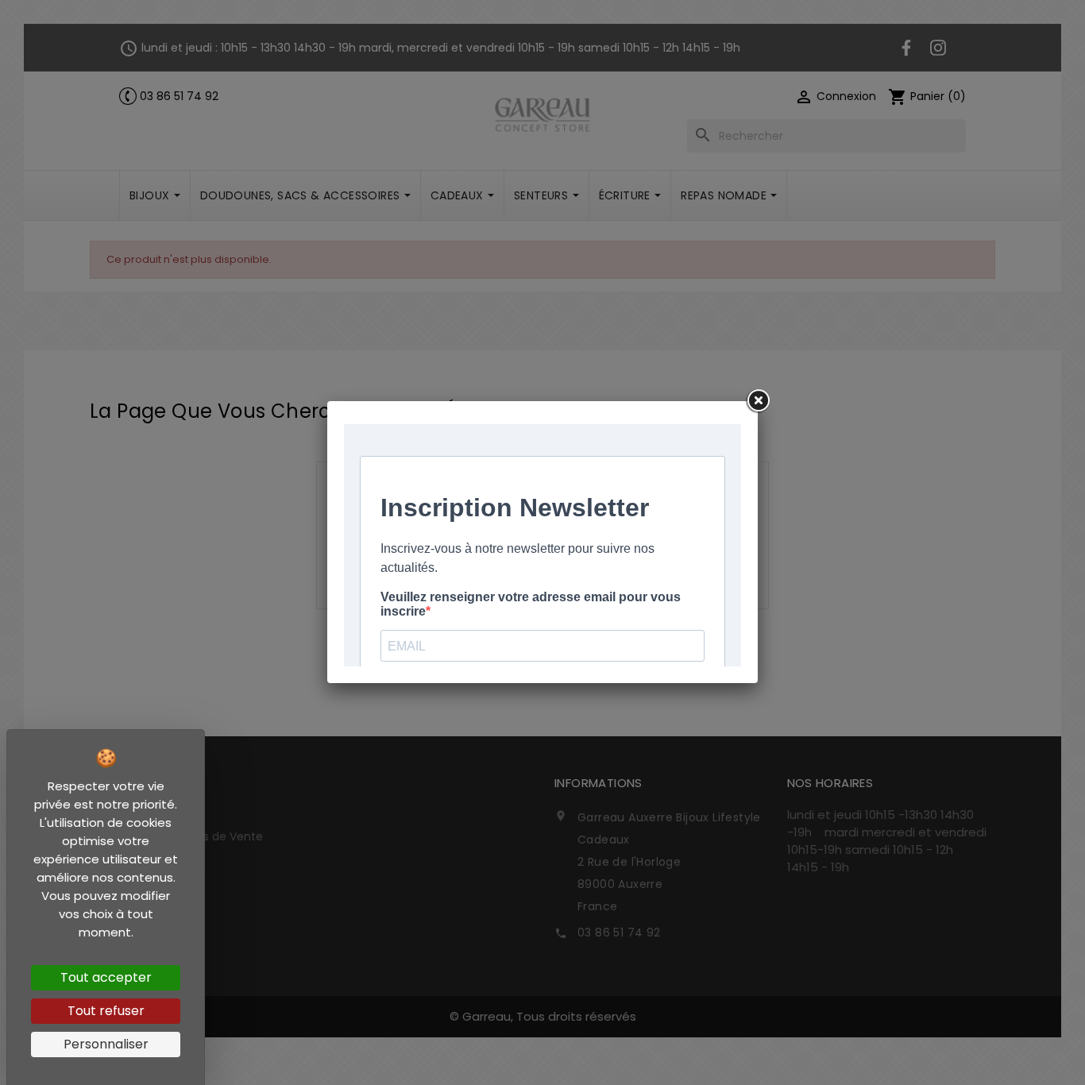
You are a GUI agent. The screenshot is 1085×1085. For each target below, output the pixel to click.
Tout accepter (106, 977)
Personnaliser (106, 1044)
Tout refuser (106, 1011)
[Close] (757, 401)
